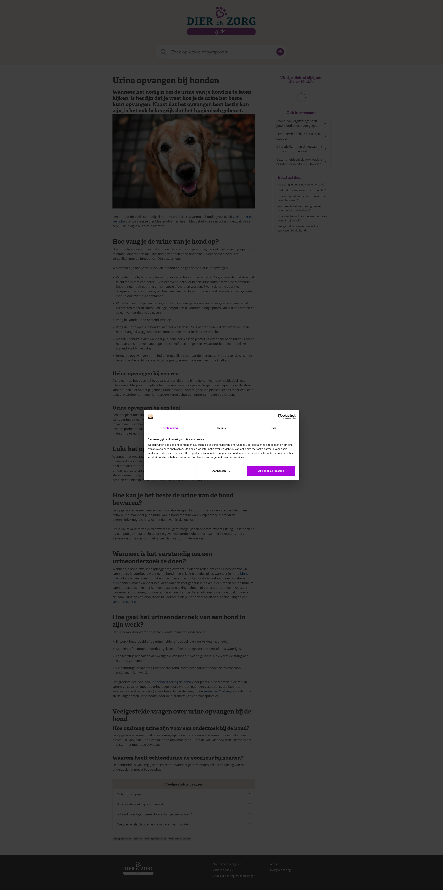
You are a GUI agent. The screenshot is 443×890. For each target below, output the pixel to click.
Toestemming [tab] (169, 427)
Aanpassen (219, 470)
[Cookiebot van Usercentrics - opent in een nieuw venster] (280, 416)
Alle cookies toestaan (271, 470)
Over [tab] (273, 427)
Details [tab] (221, 427)
